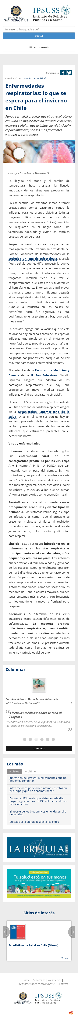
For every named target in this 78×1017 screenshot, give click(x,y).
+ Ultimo (30, 771)
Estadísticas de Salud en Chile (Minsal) (33, 945)
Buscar (39, 35)
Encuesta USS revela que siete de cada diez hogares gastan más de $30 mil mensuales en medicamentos (38, 801)
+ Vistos (14, 771)
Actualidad (40, 78)
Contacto (63, 984)
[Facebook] (63, 72)
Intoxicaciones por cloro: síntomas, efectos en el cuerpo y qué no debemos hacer (38, 789)
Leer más (39, 748)
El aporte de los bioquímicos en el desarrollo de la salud (37, 813)
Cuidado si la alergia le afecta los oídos (34, 821)
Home (26, 980)
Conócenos (39, 980)
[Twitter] (69, 72)
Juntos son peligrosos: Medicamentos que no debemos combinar (37, 779)
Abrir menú (41, 47)
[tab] (14, 771)
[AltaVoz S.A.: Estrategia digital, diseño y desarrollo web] (71, 1012)
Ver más (65, 958)
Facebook (63, 72)
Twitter (69, 72)
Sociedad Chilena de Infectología (33, 258)
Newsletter (54, 980)
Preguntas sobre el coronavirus (36, 984)
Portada (27, 78)
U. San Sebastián (44, 375)
